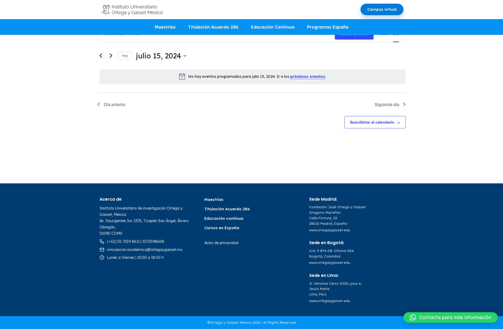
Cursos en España (221, 227)
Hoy (125, 55)
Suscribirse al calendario (372, 122)
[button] (450, 317)
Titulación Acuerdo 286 (213, 27)
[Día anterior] (100, 56)
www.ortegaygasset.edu (329, 230)
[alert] (253, 76)
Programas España (327, 27)
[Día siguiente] (111, 56)
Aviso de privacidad (221, 242)
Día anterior (114, 104)
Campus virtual (382, 9)
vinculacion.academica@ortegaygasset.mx (144, 249)
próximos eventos (307, 76)
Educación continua (223, 218)
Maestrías (165, 27)
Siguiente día (387, 104)
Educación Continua (272, 27)
